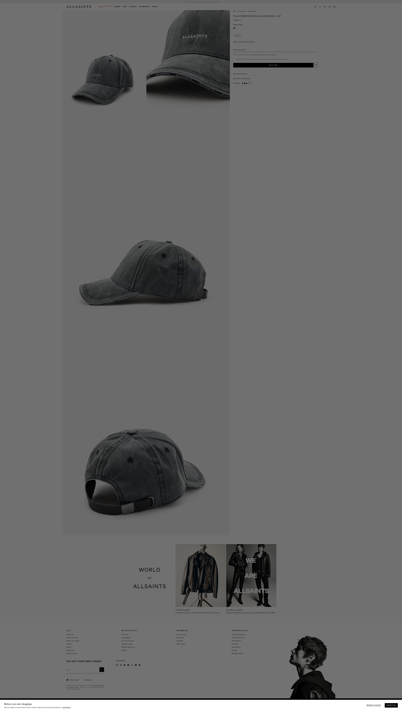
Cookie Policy (66, 707)
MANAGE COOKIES (374, 705)
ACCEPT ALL (391, 705)
